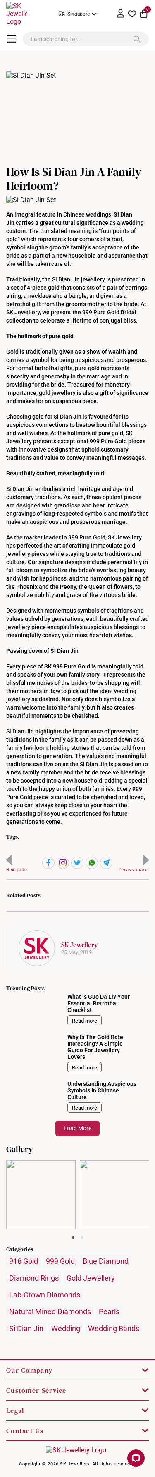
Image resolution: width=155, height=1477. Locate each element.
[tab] (73, 1237)
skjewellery (41, 1167)
